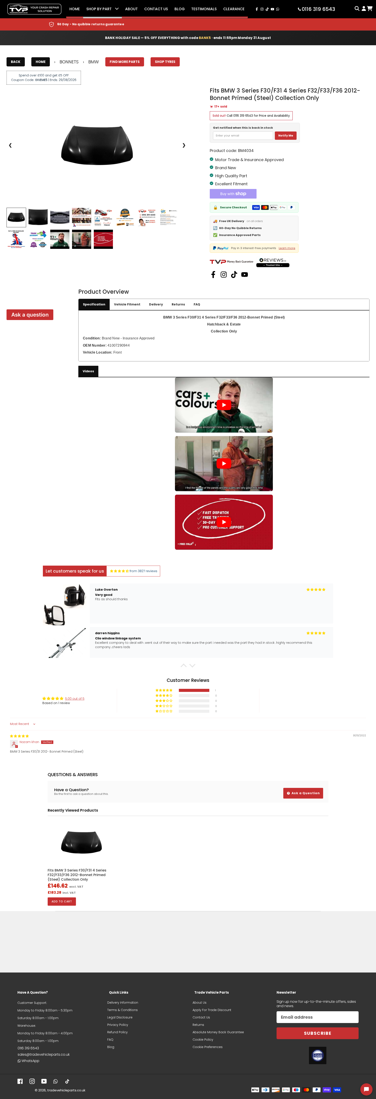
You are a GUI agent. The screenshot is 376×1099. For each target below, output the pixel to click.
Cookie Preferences (208, 1047)
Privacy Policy (117, 1025)
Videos (88, 371)
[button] (184, 667)
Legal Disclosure (120, 1017)
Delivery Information (122, 1002)
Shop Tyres (165, 61)
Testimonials (204, 9)
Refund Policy (117, 1032)
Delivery (156, 304)
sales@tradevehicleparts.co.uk (44, 1054)
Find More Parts (125, 61)
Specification (94, 304)
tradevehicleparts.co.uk (66, 1090)
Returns (178, 304)
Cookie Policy (203, 1039)
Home (74, 9)
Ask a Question (305, 793)
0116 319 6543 (243, 115)
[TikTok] (234, 274)
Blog (180, 9)
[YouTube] (244, 274)
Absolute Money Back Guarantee (218, 1032)
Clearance (234, 9)
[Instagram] (223, 274)
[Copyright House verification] (317, 1055)
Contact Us (156, 9)
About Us (199, 1002)
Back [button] (15, 61)
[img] (119, 571)
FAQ (197, 304)
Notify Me (285, 135)
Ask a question (30, 315)
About (131, 9)
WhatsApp (30, 1060)
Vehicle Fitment (127, 304)
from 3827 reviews (143, 571)
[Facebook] (213, 274)
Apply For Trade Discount (212, 1010)
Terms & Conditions (122, 1010)
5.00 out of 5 (74, 698)
